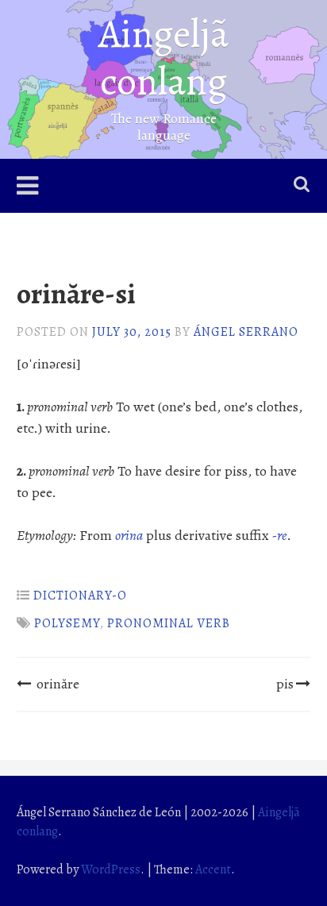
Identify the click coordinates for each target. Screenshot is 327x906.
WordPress (110, 869)
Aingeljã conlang (163, 57)
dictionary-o (80, 595)
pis (285, 683)
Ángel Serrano (246, 332)
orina (129, 535)
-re (279, 535)
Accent (213, 869)
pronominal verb (168, 623)
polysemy (67, 623)
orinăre (58, 683)
